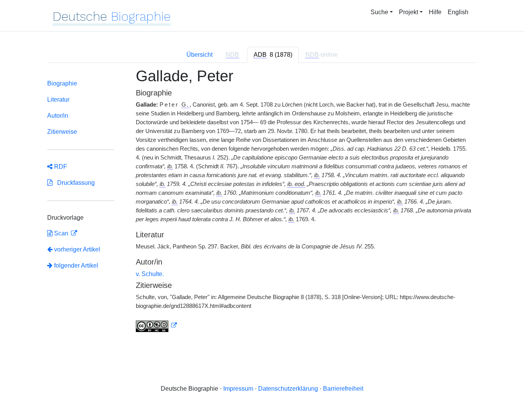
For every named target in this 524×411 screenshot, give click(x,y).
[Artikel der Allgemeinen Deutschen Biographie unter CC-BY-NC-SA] (156, 325)
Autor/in (57, 115)
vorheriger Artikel (77, 249)
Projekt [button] (408, 12)
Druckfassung (74, 182)
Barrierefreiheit (343, 388)
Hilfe (435, 12)
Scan (61, 233)
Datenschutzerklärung (288, 388)
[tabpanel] (262, 204)
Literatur (58, 99)
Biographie (62, 83)
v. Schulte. (150, 274)
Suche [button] (379, 12)
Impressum (238, 388)
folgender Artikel (75, 265)
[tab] (273, 55)
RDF (60, 166)
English (458, 12)
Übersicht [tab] (199, 54)
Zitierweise (62, 131)
